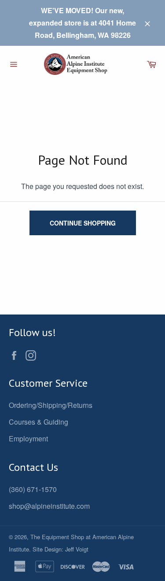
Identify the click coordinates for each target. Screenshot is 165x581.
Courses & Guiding (38, 422)
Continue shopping (83, 222)
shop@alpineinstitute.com (49, 506)
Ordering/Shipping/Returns (50, 405)
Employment (28, 438)
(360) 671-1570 (33, 489)
